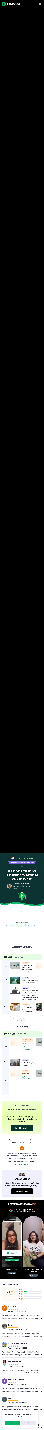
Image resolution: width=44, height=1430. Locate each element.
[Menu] (40, 4)
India (28, 1423)
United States (12, 1423)
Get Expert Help (22, 1191)
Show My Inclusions (22, 1128)
